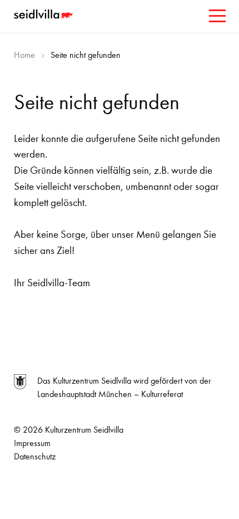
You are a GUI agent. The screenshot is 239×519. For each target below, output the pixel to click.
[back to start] (44, 15)
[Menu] (216, 18)
